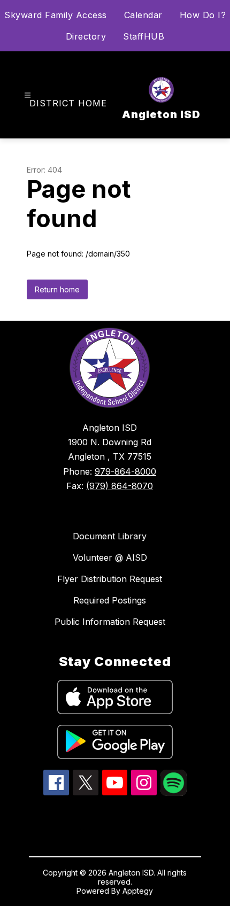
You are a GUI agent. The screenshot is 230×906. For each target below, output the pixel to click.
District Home (68, 103)
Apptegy (137, 890)
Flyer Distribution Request (109, 579)
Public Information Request (110, 621)
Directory (86, 36)
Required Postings (109, 600)
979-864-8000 (125, 471)
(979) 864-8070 (119, 486)
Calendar (143, 15)
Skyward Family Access (55, 15)
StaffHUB (143, 36)
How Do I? (203, 15)
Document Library (110, 536)
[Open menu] (27, 95)
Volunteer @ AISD (110, 557)
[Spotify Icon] (173, 792)
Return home (57, 289)
